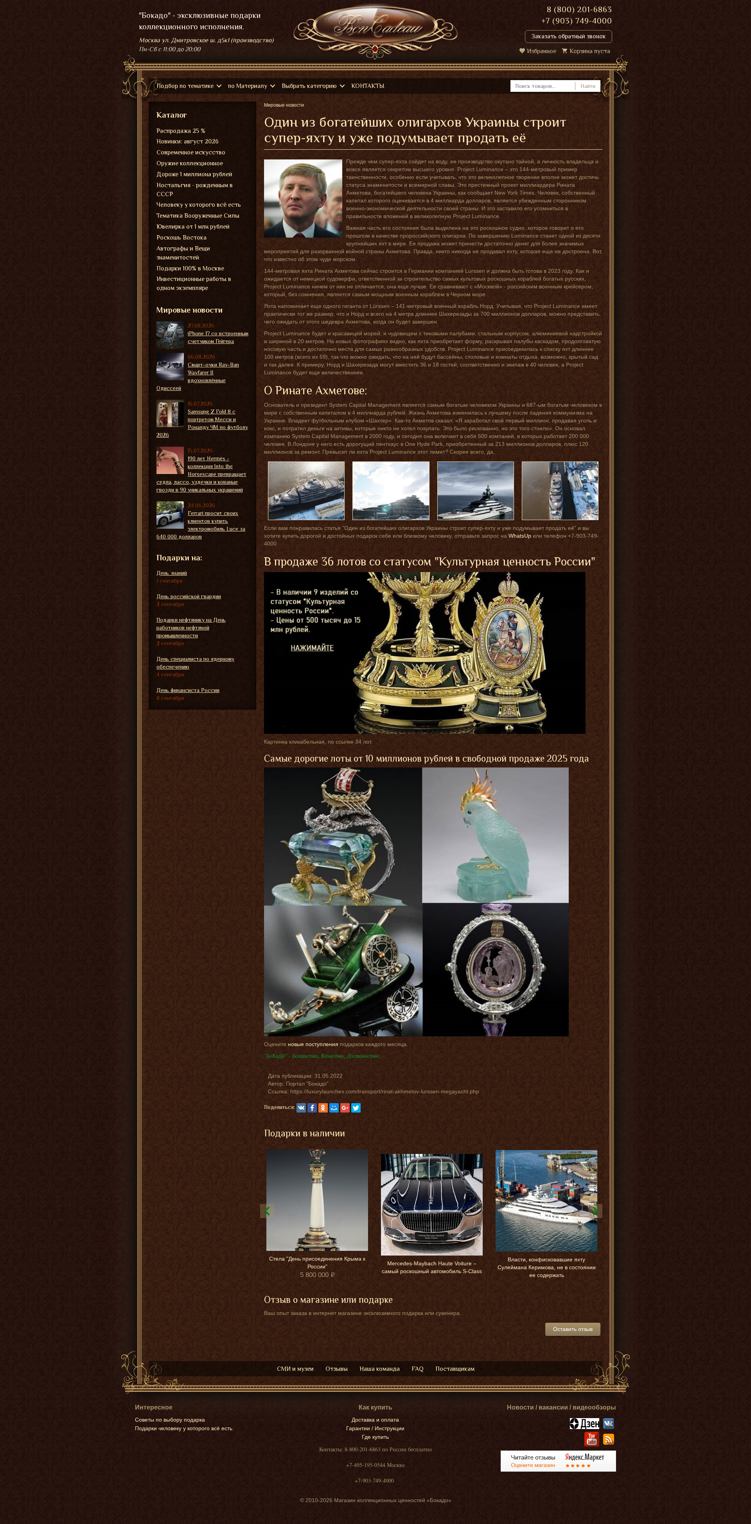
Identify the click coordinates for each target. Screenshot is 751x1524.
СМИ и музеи (295, 1368)
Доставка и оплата (375, 1420)
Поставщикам (454, 1368)
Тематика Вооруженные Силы (197, 215)
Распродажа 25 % (180, 130)
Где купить (375, 1437)
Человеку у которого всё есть (198, 204)
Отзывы (336, 1368)
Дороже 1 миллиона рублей (194, 174)
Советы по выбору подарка (170, 1420)
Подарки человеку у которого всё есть (183, 1428)
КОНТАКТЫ (367, 85)
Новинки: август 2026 (187, 141)
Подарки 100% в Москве (190, 268)
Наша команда (379, 1368)
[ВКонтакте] (301, 1108)
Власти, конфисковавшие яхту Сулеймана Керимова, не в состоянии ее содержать (547, 1267)
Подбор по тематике (185, 85)
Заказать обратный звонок (568, 36)
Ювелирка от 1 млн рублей (193, 226)
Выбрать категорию (309, 85)
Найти (587, 86)
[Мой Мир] (334, 1108)
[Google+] (345, 1108)
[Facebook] (312, 1108)
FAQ (417, 1368)
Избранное (541, 51)
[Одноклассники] (323, 1108)
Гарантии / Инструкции (375, 1428)
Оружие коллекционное (189, 163)
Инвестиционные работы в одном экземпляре (193, 283)
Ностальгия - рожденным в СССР (194, 190)
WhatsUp (519, 536)
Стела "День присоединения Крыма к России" (317, 1263)
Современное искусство (190, 152)
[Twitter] (356, 1108)
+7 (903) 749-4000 (576, 20)
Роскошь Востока (181, 237)
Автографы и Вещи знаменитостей (183, 253)
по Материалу (247, 85)
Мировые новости (189, 310)
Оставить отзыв (573, 1329)
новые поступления (313, 1044)
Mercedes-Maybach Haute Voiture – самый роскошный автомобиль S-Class (432, 1267)
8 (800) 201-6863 (579, 9)
